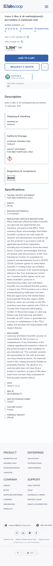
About (7, 485)
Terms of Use (8, 539)
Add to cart (26, 58)
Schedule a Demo (36, 495)
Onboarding (34, 468)
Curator (8, 472)
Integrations (35, 463)
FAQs (30, 490)
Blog (6, 490)
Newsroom (9, 504)
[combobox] (19, 553)
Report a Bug (35, 499)
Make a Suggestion (37, 504)
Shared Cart (10, 463)
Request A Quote (22, 67)
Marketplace (10, 458)
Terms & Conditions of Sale (26, 539)
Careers (8, 499)
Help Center (34, 485)
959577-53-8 (13, 386)
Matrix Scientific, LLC (14, 25)
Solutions (33, 458)
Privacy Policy (44, 539)
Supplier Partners (13, 495)
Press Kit (8, 509)
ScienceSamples (12, 468)
